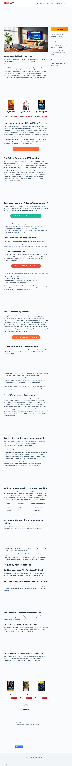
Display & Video (42, 3)
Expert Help (63, 3)
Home (37, 3)
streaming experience (35, 245)
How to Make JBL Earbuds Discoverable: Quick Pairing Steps (58, 52)
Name (17, 727)
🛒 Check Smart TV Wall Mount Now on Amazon (26, 265)
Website (46, 727)
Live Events (15, 230)
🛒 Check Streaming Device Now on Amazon (26, 337)
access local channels (19, 350)
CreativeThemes (23, 764)
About (30, 757)
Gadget (52, 3)
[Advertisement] (36, 15)
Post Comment (19, 746)
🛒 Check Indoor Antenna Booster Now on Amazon (26, 215)
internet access (8, 588)
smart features (21, 130)
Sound (48, 3)
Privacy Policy (41, 757)
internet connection (12, 246)
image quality (33, 228)
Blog (27, 757)
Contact (35, 757)
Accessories (57, 3)
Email (31, 727)
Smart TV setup (23, 617)
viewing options (33, 386)
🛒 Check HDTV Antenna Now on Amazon (26, 149)
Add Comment (19, 732)
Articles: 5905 (26, 712)
